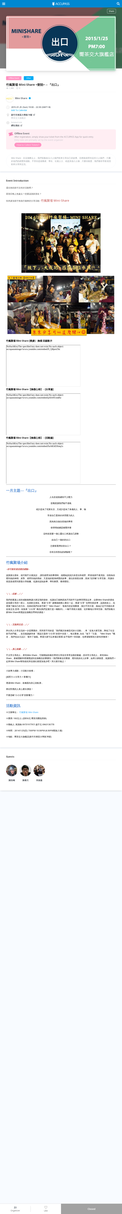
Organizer (15, 1210)
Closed (91, 1209)
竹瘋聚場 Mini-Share (28, 712)
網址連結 (15, 125)
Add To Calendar (19, 110)
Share (111, 11)
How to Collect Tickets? (28, 144)
